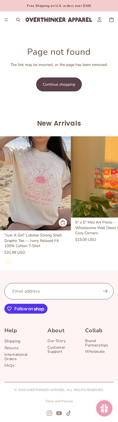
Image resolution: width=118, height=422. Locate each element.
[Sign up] (105, 291)
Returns (11, 348)
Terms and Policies (59, 401)
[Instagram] (49, 413)
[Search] (18, 20)
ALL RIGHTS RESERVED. (85, 390)
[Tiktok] (68, 413)
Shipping (12, 341)
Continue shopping (59, 84)
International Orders (15, 357)
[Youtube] (59, 413)
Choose (67, 222)
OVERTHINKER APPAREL (45, 390)
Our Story (56, 341)
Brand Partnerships (96, 343)
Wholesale (95, 351)
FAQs (9, 365)
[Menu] (6, 19)
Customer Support (56, 349)
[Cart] (111, 20)
